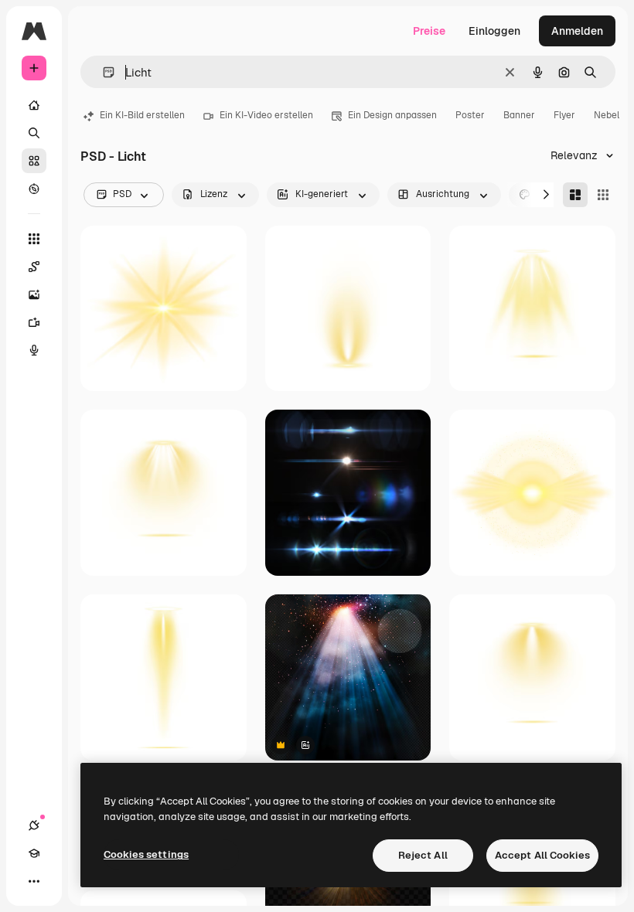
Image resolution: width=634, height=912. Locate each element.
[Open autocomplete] (102, 72)
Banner (519, 115)
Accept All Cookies (542, 855)
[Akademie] (34, 853)
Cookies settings (146, 854)
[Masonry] (575, 194)
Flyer (564, 115)
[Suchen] (34, 133)
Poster (470, 115)
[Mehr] (34, 881)
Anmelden (577, 31)
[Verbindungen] (34, 825)
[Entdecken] (34, 188)
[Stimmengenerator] (34, 350)
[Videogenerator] (34, 322)
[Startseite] (34, 105)
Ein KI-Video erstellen (266, 115)
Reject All (423, 855)
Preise (429, 31)
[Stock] (34, 160)
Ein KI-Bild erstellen (142, 115)
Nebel (606, 115)
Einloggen (494, 31)
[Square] (603, 194)
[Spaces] (34, 266)
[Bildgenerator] (34, 294)
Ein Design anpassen (392, 115)
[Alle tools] (34, 238)
